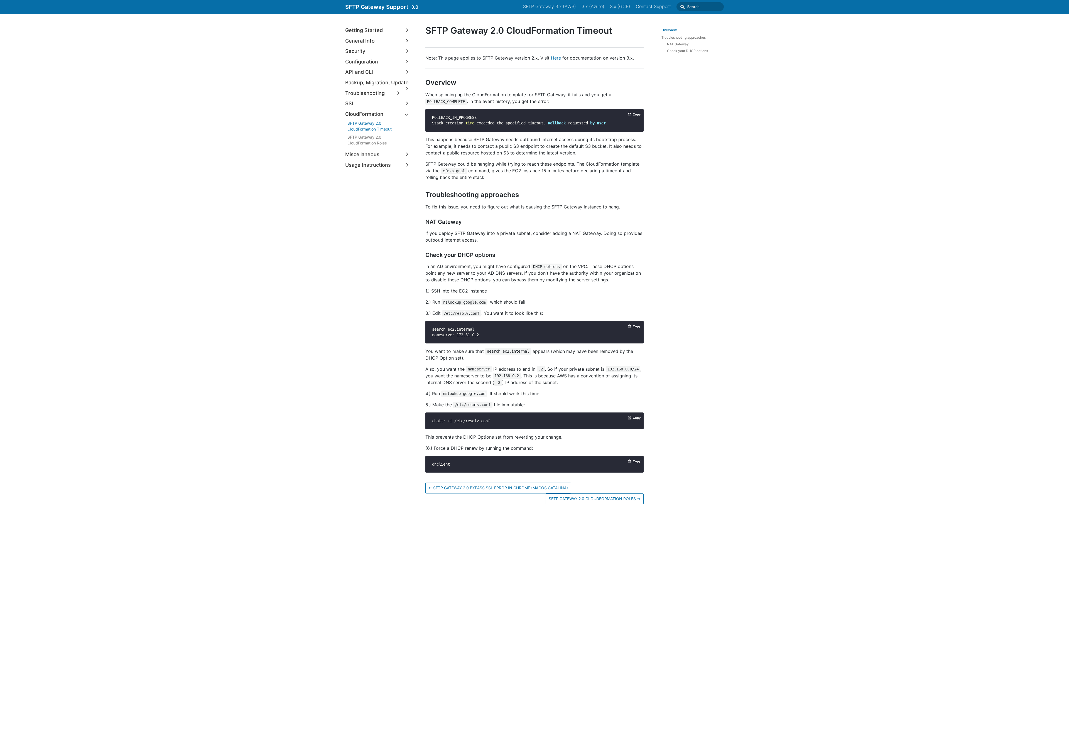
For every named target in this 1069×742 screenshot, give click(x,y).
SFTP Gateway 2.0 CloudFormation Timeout (369, 126)
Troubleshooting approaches (683, 37)
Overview (669, 30)
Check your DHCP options (687, 51)
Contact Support (653, 6)
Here (556, 58)
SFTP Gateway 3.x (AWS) (549, 6)
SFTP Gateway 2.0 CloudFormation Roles (367, 140)
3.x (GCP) (620, 6)
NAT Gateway (678, 44)
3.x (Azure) (593, 6)
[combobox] (700, 6)
